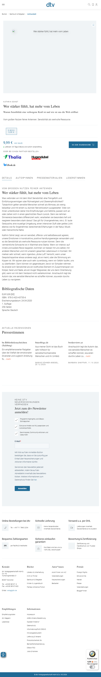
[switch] (92, 667)
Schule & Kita (81, 576)
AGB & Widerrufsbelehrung (36, 618)
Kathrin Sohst (10, 102)
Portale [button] (80, 566)
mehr (8, 359)
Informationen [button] (33, 608)
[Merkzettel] (93, 4)
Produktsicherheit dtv (34, 640)
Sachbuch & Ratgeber (34, 580)
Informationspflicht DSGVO (36, 629)
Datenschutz (31, 626)
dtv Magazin (6, 618)
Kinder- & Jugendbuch (35, 583)
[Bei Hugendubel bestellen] (44, 158)
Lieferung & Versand (34, 637)
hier (35, 480)
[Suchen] (89, 4)
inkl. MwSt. (18, 143)
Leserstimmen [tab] (75, 178)
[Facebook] (41, 667)
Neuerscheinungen (58, 580)
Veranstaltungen (57, 576)
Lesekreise (5, 622)
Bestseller (55, 583)
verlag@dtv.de (12, 590)
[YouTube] (53, 667)
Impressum (31, 614)
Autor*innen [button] (58, 566)
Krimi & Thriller (32, 576)
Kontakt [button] (5, 566)
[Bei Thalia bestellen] (16, 157)
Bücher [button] (30, 566)
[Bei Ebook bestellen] (16, 165)
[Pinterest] (59, 667)
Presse (79, 583)
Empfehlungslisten (8, 614)
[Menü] (3, 4)
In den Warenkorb (81, 145)
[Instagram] (47, 667)
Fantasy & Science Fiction (36, 587)
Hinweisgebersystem (34, 633)
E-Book (11, 131)
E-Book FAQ (31, 648)
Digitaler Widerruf (33, 622)
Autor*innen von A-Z (59, 572)
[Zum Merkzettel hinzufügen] (93, 25)
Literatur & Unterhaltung (35, 572)
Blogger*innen (82, 591)
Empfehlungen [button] (9, 608)
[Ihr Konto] (96, 4)
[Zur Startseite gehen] (50, 4)
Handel (79, 580)
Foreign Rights (82, 572)
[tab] (7, 178)
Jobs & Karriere (32, 651)
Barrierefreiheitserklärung (35, 644)
